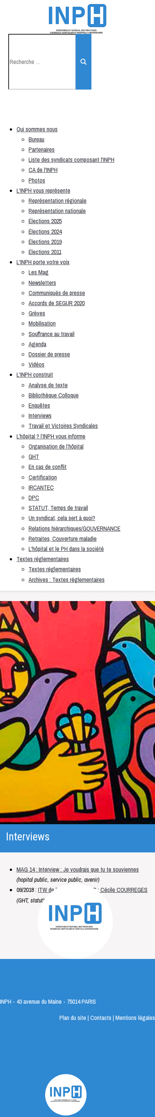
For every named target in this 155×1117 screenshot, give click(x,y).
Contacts (101, 1018)
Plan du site (72, 1018)
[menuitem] (37, 129)
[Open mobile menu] (14, 111)
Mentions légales (135, 1018)
